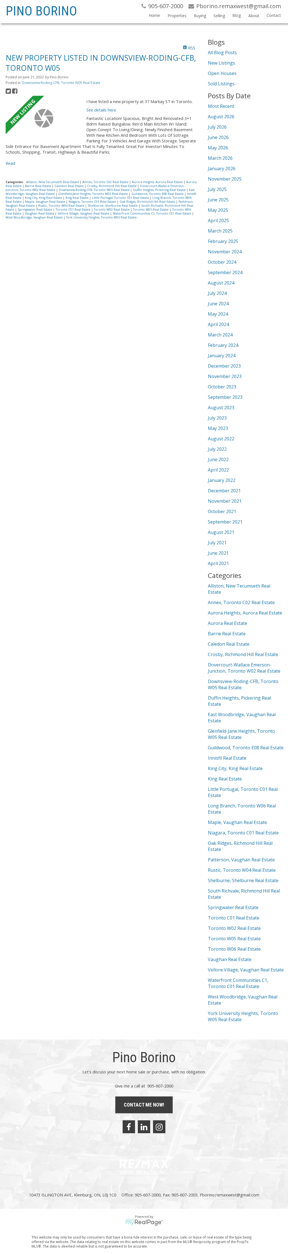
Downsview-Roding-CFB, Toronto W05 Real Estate (61, 82)
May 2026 (218, 148)
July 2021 (217, 543)
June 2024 (218, 304)
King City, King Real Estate (44, 198)
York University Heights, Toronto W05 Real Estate (101, 217)
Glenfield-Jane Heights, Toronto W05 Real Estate (93, 194)
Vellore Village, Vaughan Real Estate (84, 213)
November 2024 (225, 252)
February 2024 (223, 345)
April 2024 (218, 324)
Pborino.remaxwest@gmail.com (229, 1195)
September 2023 (225, 397)
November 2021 (225, 501)
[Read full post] (44, 118)
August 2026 (221, 116)
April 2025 (218, 220)
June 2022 (218, 459)
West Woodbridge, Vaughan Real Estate (35, 217)
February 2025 (223, 241)
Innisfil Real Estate (227, 758)
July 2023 (217, 418)
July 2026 (217, 127)
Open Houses (222, 73)
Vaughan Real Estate (40, 213)
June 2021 (218, 553)
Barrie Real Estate (38, 186)
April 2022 (218, 470)
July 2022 (217, 449)
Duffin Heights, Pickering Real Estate (159, 190)
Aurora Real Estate (227, 623)
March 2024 (220, 335)
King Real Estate (77, 198)
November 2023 (225, 376)
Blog (236, 15)
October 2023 (222, 387)
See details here (101, 110)
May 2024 (218, 314)
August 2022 (221, 439)
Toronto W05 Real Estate (151, 209)
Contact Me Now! (144, 1105)
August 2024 (221, 283)
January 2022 (221, 480)
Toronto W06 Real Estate (234, 949)
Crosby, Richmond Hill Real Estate (112, 186)
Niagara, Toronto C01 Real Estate (93, 202)
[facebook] (129, 1126)
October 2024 (222, 262)
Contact (274, 15)
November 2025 (225, 179)
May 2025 (218, 210)
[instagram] (159, 1126)
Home (154, 15)
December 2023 (224, 366)
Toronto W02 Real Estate (112, 209)
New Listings (221, 63)
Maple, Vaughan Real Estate (45, 202)
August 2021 (221, 532)
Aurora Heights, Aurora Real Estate (158, 182)
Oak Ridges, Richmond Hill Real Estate (148, 202)
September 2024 (225, 272)
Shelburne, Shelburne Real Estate (113, 206)
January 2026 (221, 168)
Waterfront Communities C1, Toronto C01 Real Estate (152, 213)
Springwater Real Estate (35, 209)
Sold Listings (221, 84)
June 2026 (218, 137)
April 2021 (218, 563)
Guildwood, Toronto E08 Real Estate (157, 194)
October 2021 (222, 511)
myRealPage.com (144, 1222)
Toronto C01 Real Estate (73, 209)
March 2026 (220, 158)
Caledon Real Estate (70, 186)
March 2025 (220, 231)
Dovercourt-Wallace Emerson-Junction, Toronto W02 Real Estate (244, 668)
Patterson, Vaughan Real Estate (241, 860)
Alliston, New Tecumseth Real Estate (53, 182)
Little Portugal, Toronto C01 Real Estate (121, 198)
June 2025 (218, 200)
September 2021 (225, 522)
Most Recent (221, 106)
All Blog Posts (222, 52)
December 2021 (224, 491)
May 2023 (218, 428)
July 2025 (217, 189)
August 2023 (221, 407)
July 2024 (217, 293)
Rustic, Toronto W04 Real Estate (61, 206)
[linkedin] (144, 1126)
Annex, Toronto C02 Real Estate (105, 182)
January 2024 (221, 355)
